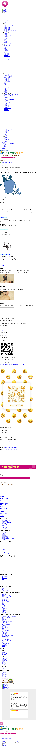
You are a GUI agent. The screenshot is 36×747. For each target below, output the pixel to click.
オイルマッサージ (7, 18)
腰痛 (4, 37)
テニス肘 (5, 86)
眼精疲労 (3, 581)
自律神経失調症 (4, 580)
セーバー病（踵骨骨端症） (8, 102)
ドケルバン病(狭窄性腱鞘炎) (8, 95)
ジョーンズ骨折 (6, 106)
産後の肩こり (6, 127)
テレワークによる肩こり (8, 59)
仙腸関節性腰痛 (6, 33)
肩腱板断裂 (6, 46)
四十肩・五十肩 (6, 54)
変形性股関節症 (6, 110)
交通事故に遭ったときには (8, 25)
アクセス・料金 (4, 498)
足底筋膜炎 (6, 90)
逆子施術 (5, 131)
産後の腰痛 (6, 128)
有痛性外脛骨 (6, 103)
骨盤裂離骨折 (6, 36)
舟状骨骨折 (6, 104)
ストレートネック (7, 72)
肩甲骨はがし (6, 17)
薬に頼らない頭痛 (5, 576)
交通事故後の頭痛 (7, 29)
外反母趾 (3, 646)
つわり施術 (6, 135)
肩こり (5, 51)
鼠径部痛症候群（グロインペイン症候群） (11, 94)
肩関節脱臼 (6, 48)
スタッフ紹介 (4, 144)
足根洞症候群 (6, 92)
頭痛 (2, 577)
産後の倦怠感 (6, 133)
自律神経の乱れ (6, 139)
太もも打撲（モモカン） (8, 81)
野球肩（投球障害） (7, 77)
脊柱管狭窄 (6, 41)
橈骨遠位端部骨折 (7, 105)
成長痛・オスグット (7, 88)
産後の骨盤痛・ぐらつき (8, 129)
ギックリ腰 (6, 38)
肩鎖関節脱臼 (6, 50)
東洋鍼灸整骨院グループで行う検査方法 (8, 143)
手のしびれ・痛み (7, 56)
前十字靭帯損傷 (6, 79)
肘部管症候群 (6, 97)
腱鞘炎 (3, 641)
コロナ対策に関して (5, 146)
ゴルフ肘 (5, 85)
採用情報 (3, 148)
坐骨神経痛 (6, 39)
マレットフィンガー (5, 638)
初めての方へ (4, 142)
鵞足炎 (5, 89)
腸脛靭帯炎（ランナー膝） (8, 75)
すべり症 (5, 42)
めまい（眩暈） (4, 578)
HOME (2, 496)
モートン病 (6, 101)
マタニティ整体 (6, 132)
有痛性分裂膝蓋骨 (7, 111)
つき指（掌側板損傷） (5, 639)
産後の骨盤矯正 (6, 130)
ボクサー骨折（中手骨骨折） (7, 640)
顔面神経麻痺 (4, 582)
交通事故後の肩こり (7, 27)
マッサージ (6, 22)
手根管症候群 (6, 107)
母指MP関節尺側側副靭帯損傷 (9, 99)
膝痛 (2, 642)
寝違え (5, 52)
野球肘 (5, 84)
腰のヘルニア (6, 40)
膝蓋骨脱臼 (6, 112)
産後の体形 (6, 125)
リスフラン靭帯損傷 (7, 108)
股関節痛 (5, 91)
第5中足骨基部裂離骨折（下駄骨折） (8, 635)
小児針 (5, 134)
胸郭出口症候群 (6, 53)
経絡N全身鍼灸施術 (5, 521)
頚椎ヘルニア (6, 55)
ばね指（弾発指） (5, 637)
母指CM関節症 (6, 100)
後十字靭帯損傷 (7, 80)
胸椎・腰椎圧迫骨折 (7, 35)
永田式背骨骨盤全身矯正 (6, 520)
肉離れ (5, 83)
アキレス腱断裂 (6, 74)
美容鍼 (5, 19)
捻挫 (4, 82)
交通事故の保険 (6, 26)
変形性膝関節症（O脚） (6, 643)
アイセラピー (6, 20)
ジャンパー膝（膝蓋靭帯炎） (9, 76)
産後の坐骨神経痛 (7, 126)
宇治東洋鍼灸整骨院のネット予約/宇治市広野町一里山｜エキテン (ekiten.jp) (12, 364)
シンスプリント (6, 87)
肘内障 (5, 96)
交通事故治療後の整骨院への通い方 (10, 30)
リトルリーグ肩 (6, 78)
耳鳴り (3, 579)
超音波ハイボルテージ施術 (6, 522)
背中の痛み (6, 57)
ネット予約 (4, 720)
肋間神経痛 (6, 58)
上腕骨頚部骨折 (6, 49)
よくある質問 (4, 145)
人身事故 (5, 31)
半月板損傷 (4, 644)
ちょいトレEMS (6, 21)
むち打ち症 (6, 24)
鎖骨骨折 (5, 47)
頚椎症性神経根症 (7, 45)
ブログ (3, 147)
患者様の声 (3, 511)
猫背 (4, 71)
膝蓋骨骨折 (6, 109)
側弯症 (5, 70)
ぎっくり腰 (6, 141)
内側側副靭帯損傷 (5, 636)
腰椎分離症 (6, 34)
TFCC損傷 (5, 98)
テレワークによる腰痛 (7, 43)
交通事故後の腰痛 (7, 28)
